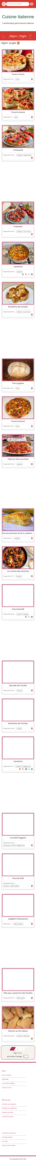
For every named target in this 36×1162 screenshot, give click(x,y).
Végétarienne (27, 155)
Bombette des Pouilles (18, 307)
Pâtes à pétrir (21, 998)
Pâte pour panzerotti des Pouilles (18, 993)
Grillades (25, 614)
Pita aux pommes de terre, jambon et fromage (18, 533)
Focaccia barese (18, 112)
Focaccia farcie (18, 74)
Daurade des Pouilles (18, 685)
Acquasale (18, 226)
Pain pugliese (18, 383)
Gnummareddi (18, 609)
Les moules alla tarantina (18, 571)
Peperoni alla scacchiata (18, 459)
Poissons (18, 576)
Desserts (6, 886)
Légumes (19, 272)
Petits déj (26, 1036)
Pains (17, 79)
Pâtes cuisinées (18, 924)
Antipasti (19, 155)
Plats (13, 845)
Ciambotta (18, 267)
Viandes (19, 312)
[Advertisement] (18, 182)
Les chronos (27, 231)
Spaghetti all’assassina (18, 919)
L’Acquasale (18, 150)
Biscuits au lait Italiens (18, 1031)
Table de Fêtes (14, 886)
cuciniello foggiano (18, 838)
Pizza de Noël (18, 878)
